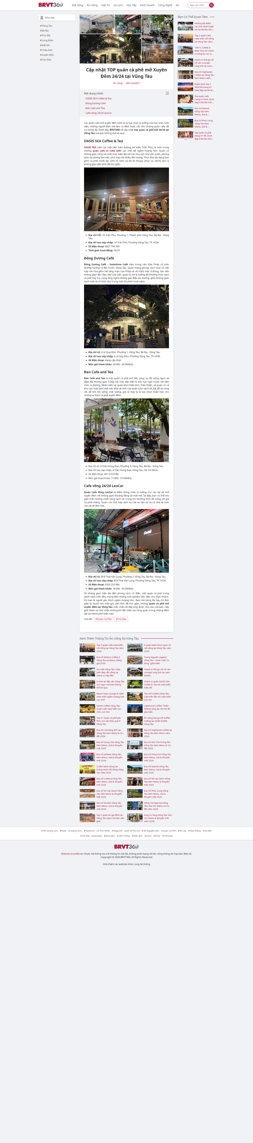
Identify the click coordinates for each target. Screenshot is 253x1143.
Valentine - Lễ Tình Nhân (98, 830)
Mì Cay (183, 830)
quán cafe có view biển (107, 150)
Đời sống (77, 5)
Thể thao (168, 835)
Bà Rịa (45, 30)
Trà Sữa (122, 619)
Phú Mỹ (46, 35)
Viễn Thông (124, 835)
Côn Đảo (46, 59)
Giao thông (195, 830)
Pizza (157, 835)
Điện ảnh (138, 835)
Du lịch (118, 5)
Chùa (148, 835)
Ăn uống (92, 5)
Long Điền (47, 40)
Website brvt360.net (72, 853)
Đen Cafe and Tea (95, 108)
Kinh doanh (147, 5)
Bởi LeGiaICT (133, 83)
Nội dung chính (93, 93)
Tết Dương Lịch (50, 830)
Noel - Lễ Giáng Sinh (72, 830)
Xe (177, 5)
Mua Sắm (110, 835)
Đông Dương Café (96, 103)
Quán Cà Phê (104, 619)
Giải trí (105, 5)
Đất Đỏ (46, 45)
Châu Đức (47, 50)
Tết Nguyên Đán (151, 830)
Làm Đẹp (97, 835)
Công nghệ (165, 5)
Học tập (131, 5)
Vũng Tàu (47, 25)
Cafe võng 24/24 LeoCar (99, 113)
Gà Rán (208, 830)
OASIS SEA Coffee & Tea (98, 98)
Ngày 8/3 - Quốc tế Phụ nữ (127, 830)
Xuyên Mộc (48, 54)
